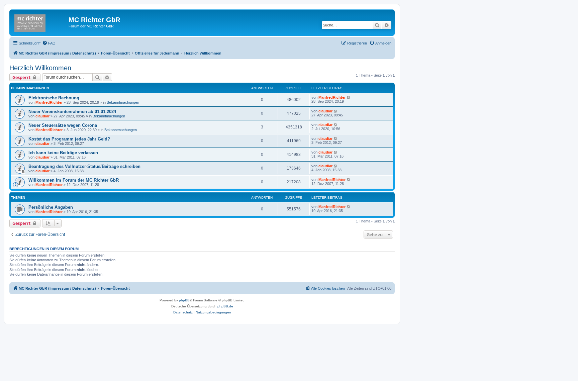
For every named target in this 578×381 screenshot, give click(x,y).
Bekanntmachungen (123, 102)
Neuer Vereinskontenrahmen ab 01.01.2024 (72, 111)
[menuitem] (49, 43)
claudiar (42, 116)
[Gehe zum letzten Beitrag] (349, 97)
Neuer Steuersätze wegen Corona (62, 125)
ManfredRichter (49, 102)
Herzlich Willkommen (40, 68)
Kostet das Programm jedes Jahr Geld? (69, 138)
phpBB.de (225, 306)
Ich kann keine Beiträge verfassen (63, 152)
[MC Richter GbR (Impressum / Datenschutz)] (40, 21)
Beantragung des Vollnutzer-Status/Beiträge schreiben (84, 166)
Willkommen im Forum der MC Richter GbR (73, 180)
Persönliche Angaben (50, 207)
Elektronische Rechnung (53, 97)
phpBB (184, 300)
